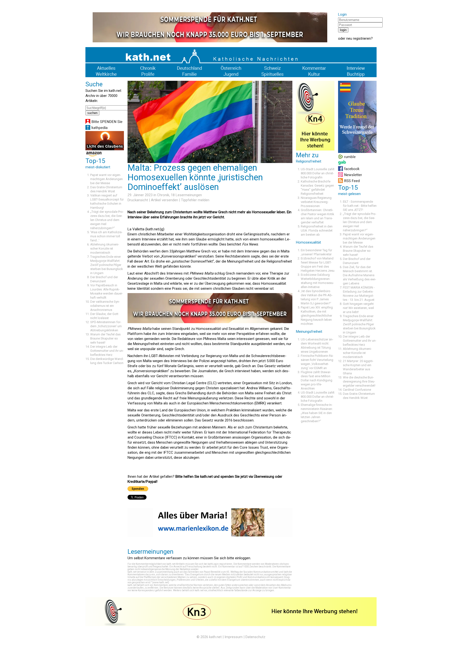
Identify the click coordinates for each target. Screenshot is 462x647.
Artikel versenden (164, 200)
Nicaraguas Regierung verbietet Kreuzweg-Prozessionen (316, 202)
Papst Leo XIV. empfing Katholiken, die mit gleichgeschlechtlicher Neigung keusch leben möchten (317, 316)
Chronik (163, 195)
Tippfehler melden (195, 200)
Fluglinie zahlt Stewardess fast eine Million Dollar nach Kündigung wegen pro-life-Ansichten (316, 380)
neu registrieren (358, 38)
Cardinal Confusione (357, 389)
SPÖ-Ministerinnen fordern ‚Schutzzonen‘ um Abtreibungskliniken (106, 326)
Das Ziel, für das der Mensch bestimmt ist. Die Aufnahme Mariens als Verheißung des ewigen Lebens (359, 275)
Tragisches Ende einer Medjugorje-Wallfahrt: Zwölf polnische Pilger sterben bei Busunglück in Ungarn (106, 265)
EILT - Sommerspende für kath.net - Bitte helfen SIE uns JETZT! (360, 206)
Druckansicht (138, 200)
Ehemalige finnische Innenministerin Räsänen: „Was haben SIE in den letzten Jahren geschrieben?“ (317, 413)
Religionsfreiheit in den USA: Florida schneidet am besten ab (317, 230)
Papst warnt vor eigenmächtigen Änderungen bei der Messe (106, 179)
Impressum (234, 637)
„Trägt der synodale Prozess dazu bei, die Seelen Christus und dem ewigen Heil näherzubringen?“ (107, 220)
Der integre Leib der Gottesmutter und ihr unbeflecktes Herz (107, 351)
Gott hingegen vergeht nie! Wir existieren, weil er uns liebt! (358, 308)
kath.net (215, 637)
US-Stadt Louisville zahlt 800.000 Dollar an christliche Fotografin (317, 173)
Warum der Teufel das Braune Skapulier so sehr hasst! (105, 338)
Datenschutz (255, 637)
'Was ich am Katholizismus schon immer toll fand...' (106, 236)
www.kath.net (160, 582)
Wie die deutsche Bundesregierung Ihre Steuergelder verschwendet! (359, 381)
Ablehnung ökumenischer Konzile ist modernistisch (104, 248)
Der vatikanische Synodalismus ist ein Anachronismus (105, 306)
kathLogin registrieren (220, 564)
